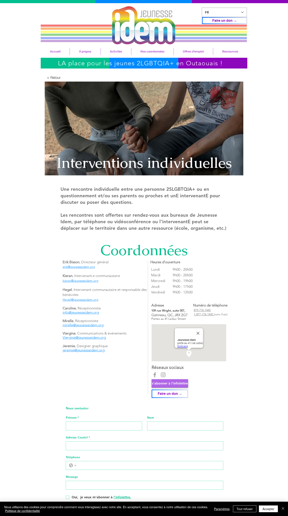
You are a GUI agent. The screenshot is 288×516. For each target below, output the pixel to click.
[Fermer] (282, 509)
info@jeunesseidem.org (81, 312)
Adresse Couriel (78, 437)
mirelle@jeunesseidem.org (83, 325)
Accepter (268, 509)
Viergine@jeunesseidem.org (84, 337)
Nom (150, 417)
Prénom (72, 417)
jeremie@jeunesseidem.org (84, 350)
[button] (85, 51)
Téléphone (73, 457)
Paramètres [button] (222, 509)
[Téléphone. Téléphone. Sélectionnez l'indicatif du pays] (73, 465)
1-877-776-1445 (204, 314)
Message (72, 477)
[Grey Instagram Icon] (163, 375)
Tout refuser (245, 509)
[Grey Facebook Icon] (155, 375)
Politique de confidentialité (22, 511)
